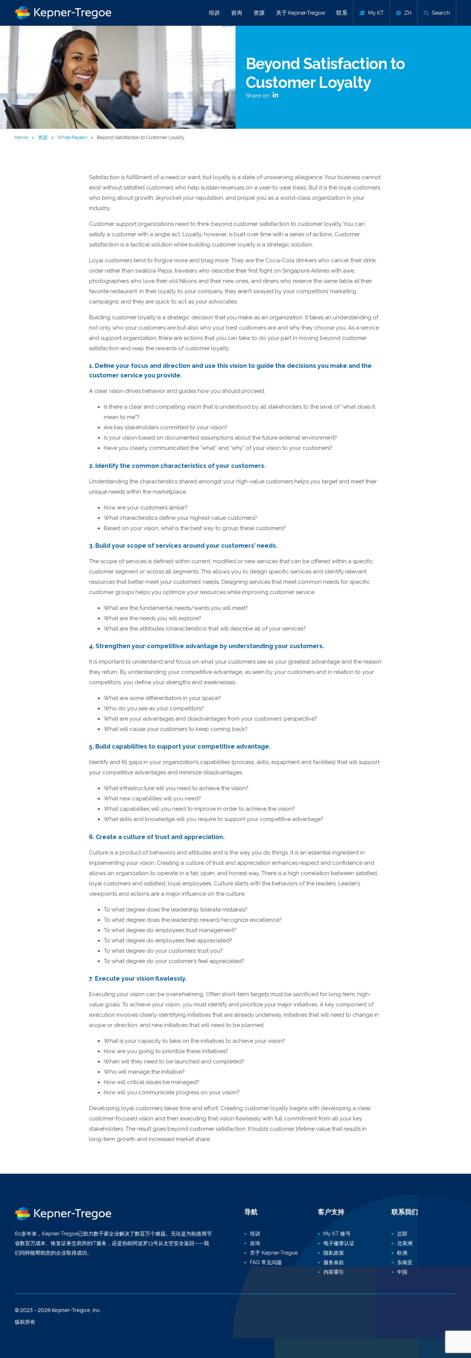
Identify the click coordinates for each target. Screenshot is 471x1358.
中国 (402, 1272)
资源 (259, 13)
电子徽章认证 (338, 1243)
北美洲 (404, 1243)
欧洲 (402, 1253)
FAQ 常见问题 (266, 1262)
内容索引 (333, 1272)
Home (21, 137)
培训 (214, 13)
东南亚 (404, 1262)
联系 (341, 13)
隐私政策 (333, 1253)
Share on (258, 95)
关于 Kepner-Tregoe (300, 13)
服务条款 (333, 1262)
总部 (402, 1234)
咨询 (236, 13)
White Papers (72, 137)
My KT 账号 (337, 1234)
